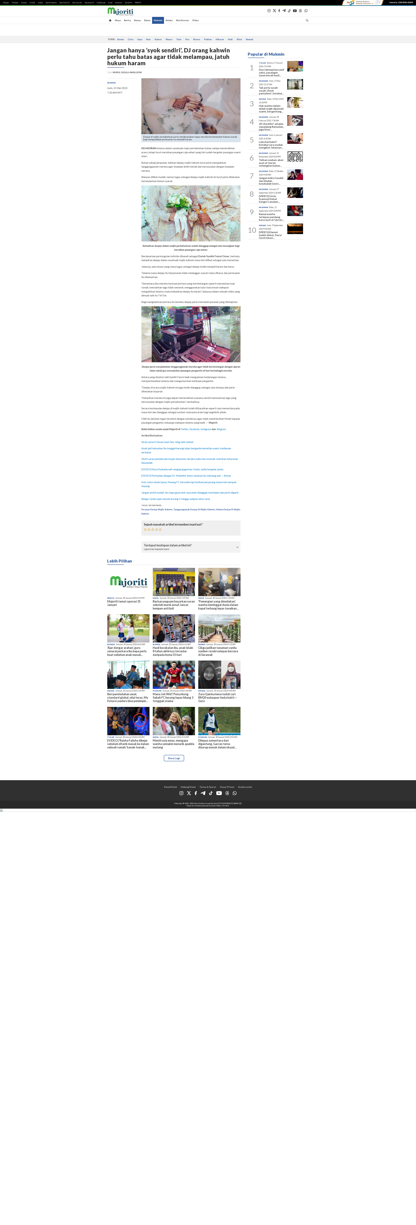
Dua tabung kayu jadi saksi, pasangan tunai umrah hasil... (271, 72)
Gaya (139, 39)
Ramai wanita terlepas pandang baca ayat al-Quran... (271, 216)
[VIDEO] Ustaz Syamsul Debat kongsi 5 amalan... (269, 198)
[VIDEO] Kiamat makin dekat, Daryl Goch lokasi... (270, 234)
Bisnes (196, 39)
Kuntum (118, 3)
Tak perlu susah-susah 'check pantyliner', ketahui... (271, 90)
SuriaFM (128, 3)
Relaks (169, 20)
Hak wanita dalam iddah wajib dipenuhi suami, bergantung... (271, 108)
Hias (148, 39)
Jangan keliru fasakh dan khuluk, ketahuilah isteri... (271, 180)
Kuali (110, 3)
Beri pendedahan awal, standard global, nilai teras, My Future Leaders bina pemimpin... (127, 697)
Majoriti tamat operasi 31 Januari (124, 603)
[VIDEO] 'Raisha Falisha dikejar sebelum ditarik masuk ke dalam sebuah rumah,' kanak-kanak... (128, 744)
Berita (127, 20)
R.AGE (32, 3)
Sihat (239, 39)
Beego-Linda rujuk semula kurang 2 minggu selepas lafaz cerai (175, 498)
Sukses (158, 39)
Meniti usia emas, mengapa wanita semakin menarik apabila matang (173, 744)
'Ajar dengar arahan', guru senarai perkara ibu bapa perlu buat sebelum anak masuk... (127, 651)
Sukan (147, 20)
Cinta (130, 39)
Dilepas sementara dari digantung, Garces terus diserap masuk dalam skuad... (217, 744)
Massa (169, 39)
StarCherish (64, 3)
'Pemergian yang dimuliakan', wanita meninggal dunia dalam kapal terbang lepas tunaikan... (218, 605)
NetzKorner (182, 20)
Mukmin (158, 20)
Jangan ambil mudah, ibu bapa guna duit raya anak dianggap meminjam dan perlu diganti (190, 492)
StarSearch (89, 3)
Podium (208, 39)
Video (195, 20)
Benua (137, 20)
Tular (179, 39)
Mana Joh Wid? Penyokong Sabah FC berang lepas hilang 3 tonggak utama (173, 697)
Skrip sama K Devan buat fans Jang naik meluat (167, 441)
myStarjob (101, 3)
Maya (118, 20)
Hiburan (220, 39)
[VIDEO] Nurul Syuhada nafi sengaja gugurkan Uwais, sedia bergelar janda (182, 469)
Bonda (120, 39)
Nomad (249, 39)
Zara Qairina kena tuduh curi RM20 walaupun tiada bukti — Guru (217, 697)
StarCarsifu (77, 3)
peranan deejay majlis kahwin (156, 509)
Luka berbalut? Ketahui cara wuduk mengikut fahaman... (271, 144)
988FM (138, 3)
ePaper (6, 3)
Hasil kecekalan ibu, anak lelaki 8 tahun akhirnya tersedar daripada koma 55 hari (173, 651)
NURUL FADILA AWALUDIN (127, 72)
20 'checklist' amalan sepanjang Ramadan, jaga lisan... (271, 126)
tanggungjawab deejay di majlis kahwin (194, 509)
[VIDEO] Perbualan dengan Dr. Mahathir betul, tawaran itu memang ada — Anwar (186, 475)
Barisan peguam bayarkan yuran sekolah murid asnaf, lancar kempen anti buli (174, 605)
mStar (40, 3)
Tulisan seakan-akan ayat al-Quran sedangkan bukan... (271, 162)
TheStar (15, 3)
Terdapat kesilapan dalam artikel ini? (168, 545)
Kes (187, 39)
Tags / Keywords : (151, 505)
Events (24, 3)
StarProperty (51, 3)
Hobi (230, 39)
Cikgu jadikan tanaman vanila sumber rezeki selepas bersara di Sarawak (218, 651)
